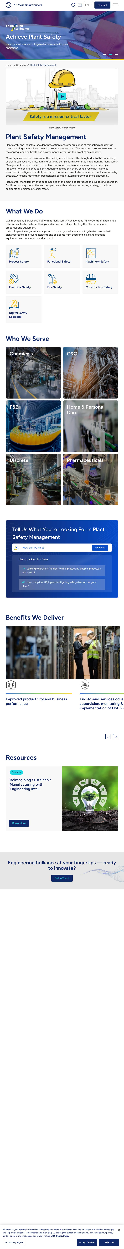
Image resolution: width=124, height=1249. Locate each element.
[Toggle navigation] (115, 5)
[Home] (24, 5)
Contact (102, 4)
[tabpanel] (62, 36)
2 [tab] (110, 54)
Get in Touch (62, 878)
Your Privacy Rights (13, 1242)
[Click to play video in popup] (62, 96)
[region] (62, 1237)
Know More (19, 823)
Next (115, 736)
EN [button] (87, 4)
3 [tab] (116, 54)
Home (9, 65)
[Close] (118, 1230)
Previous (107, 736)
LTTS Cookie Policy (60, 1236)
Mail (80, 5)
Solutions (21, 65)
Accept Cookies (87, 1242)
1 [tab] (104, 54)
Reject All (109, 1242)
